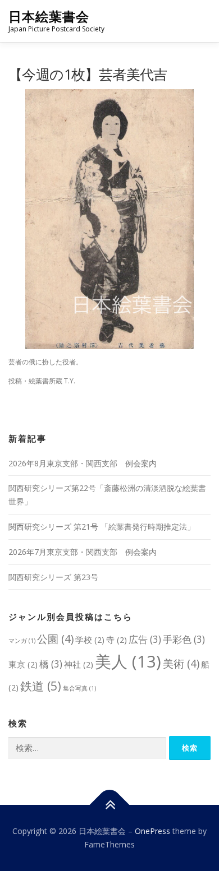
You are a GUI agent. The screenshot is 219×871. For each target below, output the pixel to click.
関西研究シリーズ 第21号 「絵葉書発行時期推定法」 (101, 526)
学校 (89, 639)
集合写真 (79, 688)
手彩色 (184, 639)
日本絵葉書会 (48, 16)
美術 (181, 663)
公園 (55, 638)
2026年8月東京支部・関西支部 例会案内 (82, 463)
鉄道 (40, 686)
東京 (23, 664)
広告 (145, 639)
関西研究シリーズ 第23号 (53, 577)
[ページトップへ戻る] (110, 805)
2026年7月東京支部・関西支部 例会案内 (82, 551)
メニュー (201, 21)
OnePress (152, 831)
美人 (128, 661)
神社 (78, 664)
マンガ (21, 641)
